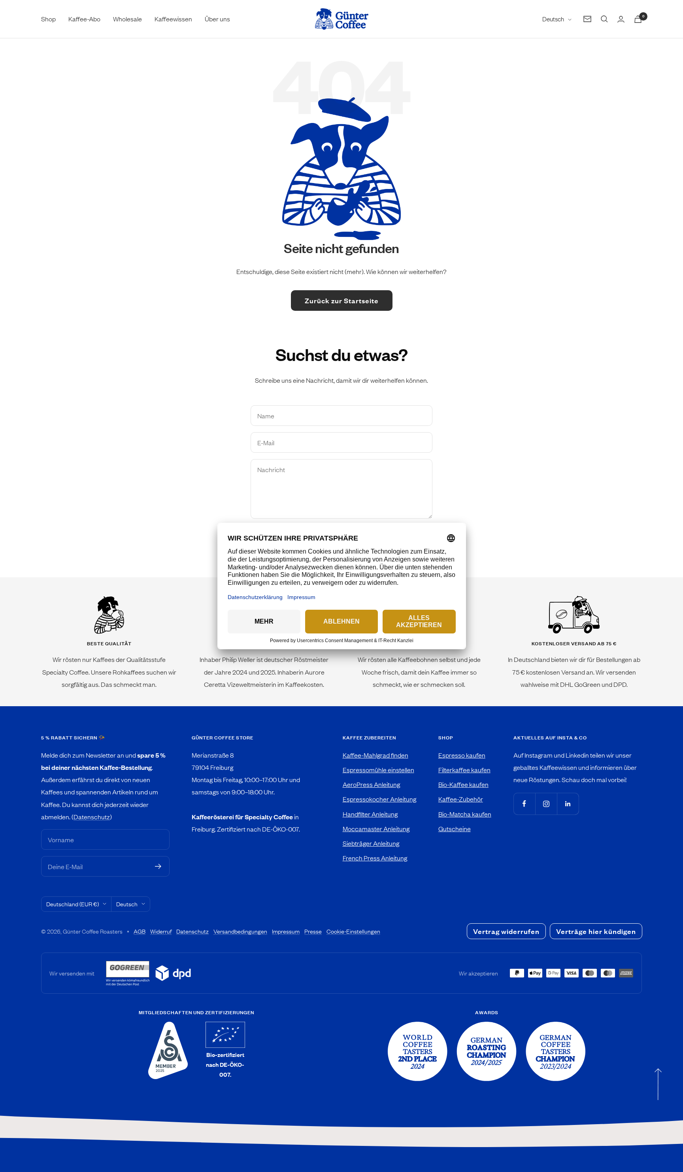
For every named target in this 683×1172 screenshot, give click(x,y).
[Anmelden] (158, 866)
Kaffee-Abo (84, 18)
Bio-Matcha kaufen (464, 813)
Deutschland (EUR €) (72, 904)
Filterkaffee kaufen (464, 769)
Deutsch (553, 19)
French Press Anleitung (375, 857)
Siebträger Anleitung (371, 843)
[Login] (621, 19)
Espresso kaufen (461, 754)
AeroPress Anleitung (371, 784)
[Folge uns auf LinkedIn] (568, 804)
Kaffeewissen (173, 18)
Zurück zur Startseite (342, 300)
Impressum (286, 931)
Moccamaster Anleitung (376, 828)
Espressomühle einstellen (378, 769)
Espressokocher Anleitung (379, 798)
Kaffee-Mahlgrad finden (375, 754)
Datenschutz (92, 816)
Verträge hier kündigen (596, 931)
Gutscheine (454, 828)
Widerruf (161, 931)
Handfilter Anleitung (370, 813)
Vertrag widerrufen (506, 931)
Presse (313, 931)
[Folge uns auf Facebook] (524, 804)
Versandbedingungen (240, 931)
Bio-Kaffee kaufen (463, 784)
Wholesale (127, 18)
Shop (48, 18)
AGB (139, 931)
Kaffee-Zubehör (460, 798)
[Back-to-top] (658, 1084)
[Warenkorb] (638, 19)
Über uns (217, 18)
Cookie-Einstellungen (353, 931)
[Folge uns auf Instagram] (546, 804)
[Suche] (604, 19)
